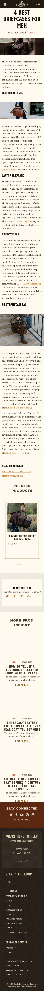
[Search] (35, 4)
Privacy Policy (12, 914)
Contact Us (11, 948)
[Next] (39, 533)
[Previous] (5, 533)
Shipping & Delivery (14, 923)
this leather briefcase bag (29, 284)
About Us (9, 901)
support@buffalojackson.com (22, 841)
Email (10, 882)
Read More (21, 684)
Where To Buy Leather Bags (13, 476)
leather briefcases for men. (17, 453)
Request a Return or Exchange (19, 961)
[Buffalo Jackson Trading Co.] (21, 3)
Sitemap (9, 927)
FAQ (7, 956)
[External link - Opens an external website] (7, 596)
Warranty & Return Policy (17, 970)
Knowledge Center (14, 910)
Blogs (8, 905)
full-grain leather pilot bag (19, 408)
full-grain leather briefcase (20, 221)
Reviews (9, 952)
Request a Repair (13, 965)
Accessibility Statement (16, 932)
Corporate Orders (14, 919)
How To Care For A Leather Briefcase (16, 471)
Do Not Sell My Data (14, 974)
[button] (4, 4)
